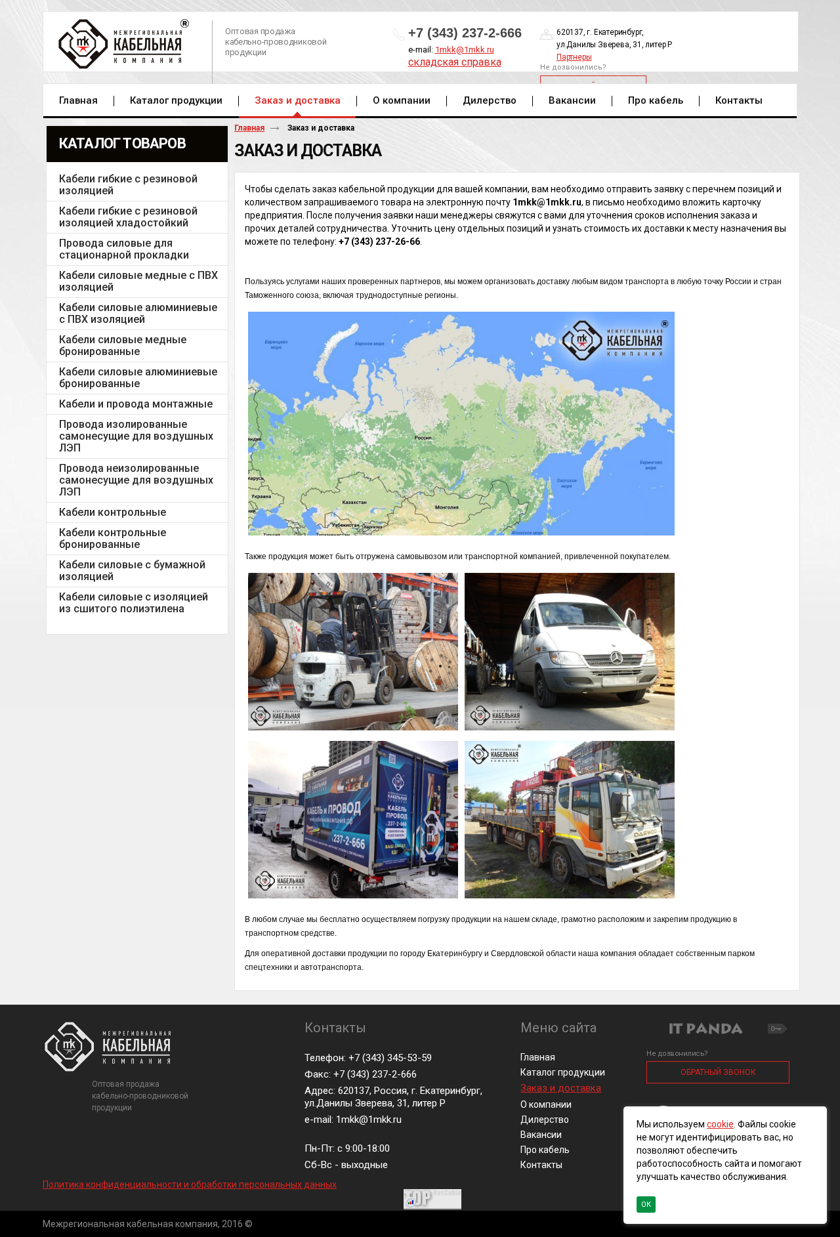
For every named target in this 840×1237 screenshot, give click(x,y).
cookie (720, 1124)
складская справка (454, 62)
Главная (249, 128)
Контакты (541, 1165)
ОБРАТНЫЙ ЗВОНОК (718, 1072)
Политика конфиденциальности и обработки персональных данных (190, 1184)
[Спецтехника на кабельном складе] (569, 731)
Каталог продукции (562, 1072)
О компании (546, 1104)
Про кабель (545, 1149)
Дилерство (544, 1119)
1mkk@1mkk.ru (464, 49)
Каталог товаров (122, 143)
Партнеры (573, 57)
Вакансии (541, 1134)
